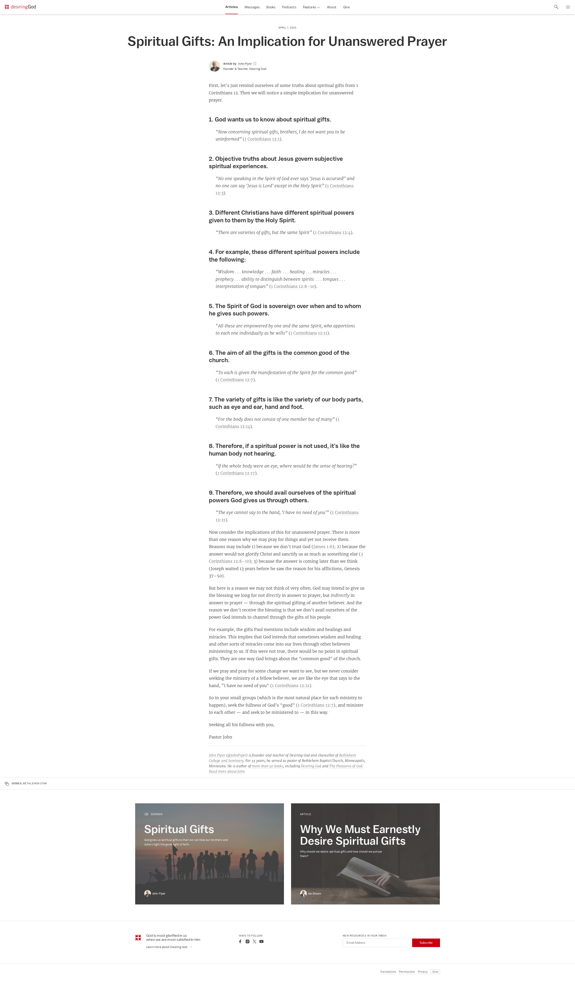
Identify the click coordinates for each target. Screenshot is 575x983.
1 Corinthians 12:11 (308, 333)
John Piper (217, 755)
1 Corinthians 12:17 (236, 473)
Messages (252, 7)
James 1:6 (322, 546)
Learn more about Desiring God (167, 947)
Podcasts (289, 7)
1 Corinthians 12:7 (235, 379)
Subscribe (426, 942)
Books (270, 7)
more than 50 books (267, 766)
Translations (388, 972)
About (331, 7)
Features (309, 7)
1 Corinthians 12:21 (291, 685)
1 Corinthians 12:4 (333, 232)
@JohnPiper (237, 755)
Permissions (407, 972)
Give (346, 7)
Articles (231, 7)
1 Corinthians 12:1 (262, 139)
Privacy (423, 972)
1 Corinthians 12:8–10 (292, 286)
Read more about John (227, 771)
